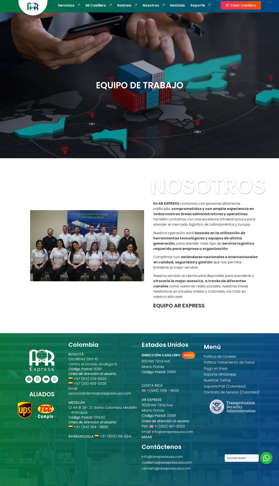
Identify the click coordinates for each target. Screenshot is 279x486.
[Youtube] (46, 379)
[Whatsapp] (54, 379)
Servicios (66, 5)
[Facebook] (29, 379)
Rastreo (124, 5)
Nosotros (151, 5)
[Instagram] (37, 379)
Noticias (177, 5)
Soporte (197, 5)
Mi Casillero (95, 5)
